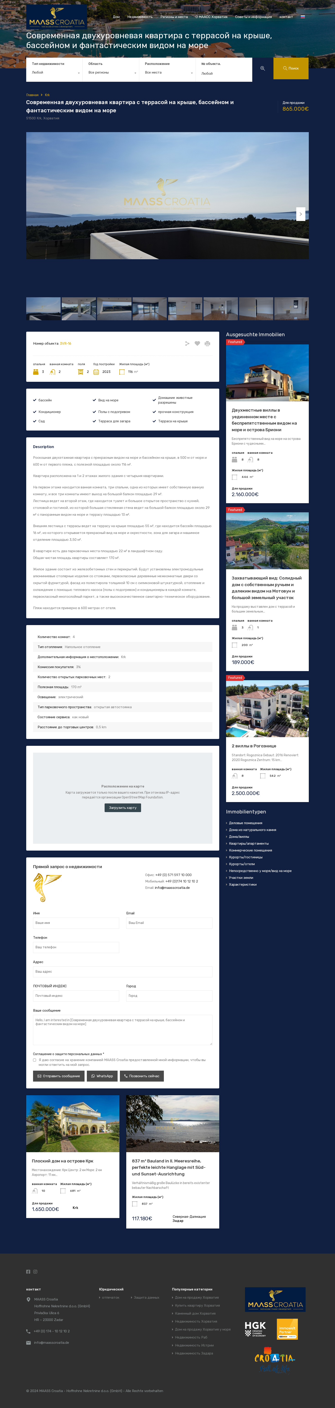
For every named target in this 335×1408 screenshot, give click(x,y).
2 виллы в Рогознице (254, 746)
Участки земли (241, 878)
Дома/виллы (239, 837)
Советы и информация (253, 17)
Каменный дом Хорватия (195, 1313)
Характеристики (243, 884)
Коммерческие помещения (250, 850)
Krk (47, 95)
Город (131, 986)
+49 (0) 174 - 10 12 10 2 (52, 1331)
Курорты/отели (242, 864)
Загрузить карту (123, 808)
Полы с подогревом (114, 412)
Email (130, 913)
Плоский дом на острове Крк (62, 1161)
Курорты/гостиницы (246, 857)
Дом (116, 17)
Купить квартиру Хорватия (197, 1305)
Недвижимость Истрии (194, 1345)
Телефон (40, 938)
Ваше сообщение (47, 1010)
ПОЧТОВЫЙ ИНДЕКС (50, 986)
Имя (36, 913)
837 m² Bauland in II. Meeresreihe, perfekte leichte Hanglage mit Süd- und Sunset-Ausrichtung (169, 1167)
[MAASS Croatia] (56, 27)
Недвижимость (140, 17)
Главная (32, 95)
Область (95, 64)
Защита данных (146, 1297)
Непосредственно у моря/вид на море (260, 871)
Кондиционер (50, 412)
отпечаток (110, 1297)
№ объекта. (211, 64)
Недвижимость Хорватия (196, 1321)
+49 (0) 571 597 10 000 (173, 875)
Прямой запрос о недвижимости (67, 866)
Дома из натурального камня (252, 830)
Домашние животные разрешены (175, 400)
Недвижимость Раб (191, 1337)
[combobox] (54, 73)
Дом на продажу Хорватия (197, 1297)
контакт (286, 17)
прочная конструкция (175, 412)
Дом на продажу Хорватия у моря (203, 1329)
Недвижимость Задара (194, 1353)
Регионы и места (174, 17)
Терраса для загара (114, 421)
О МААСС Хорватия (211, 17)
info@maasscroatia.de (172, 888)
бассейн (45, 400)
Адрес (38, 962)
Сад (42, 421)
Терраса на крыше (173, 421)
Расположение (157, 64)
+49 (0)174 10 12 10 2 (181, 881)
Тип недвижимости (48, 64)
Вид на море (108, 400)
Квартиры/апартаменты (249, 843)
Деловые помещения (245, 823)
